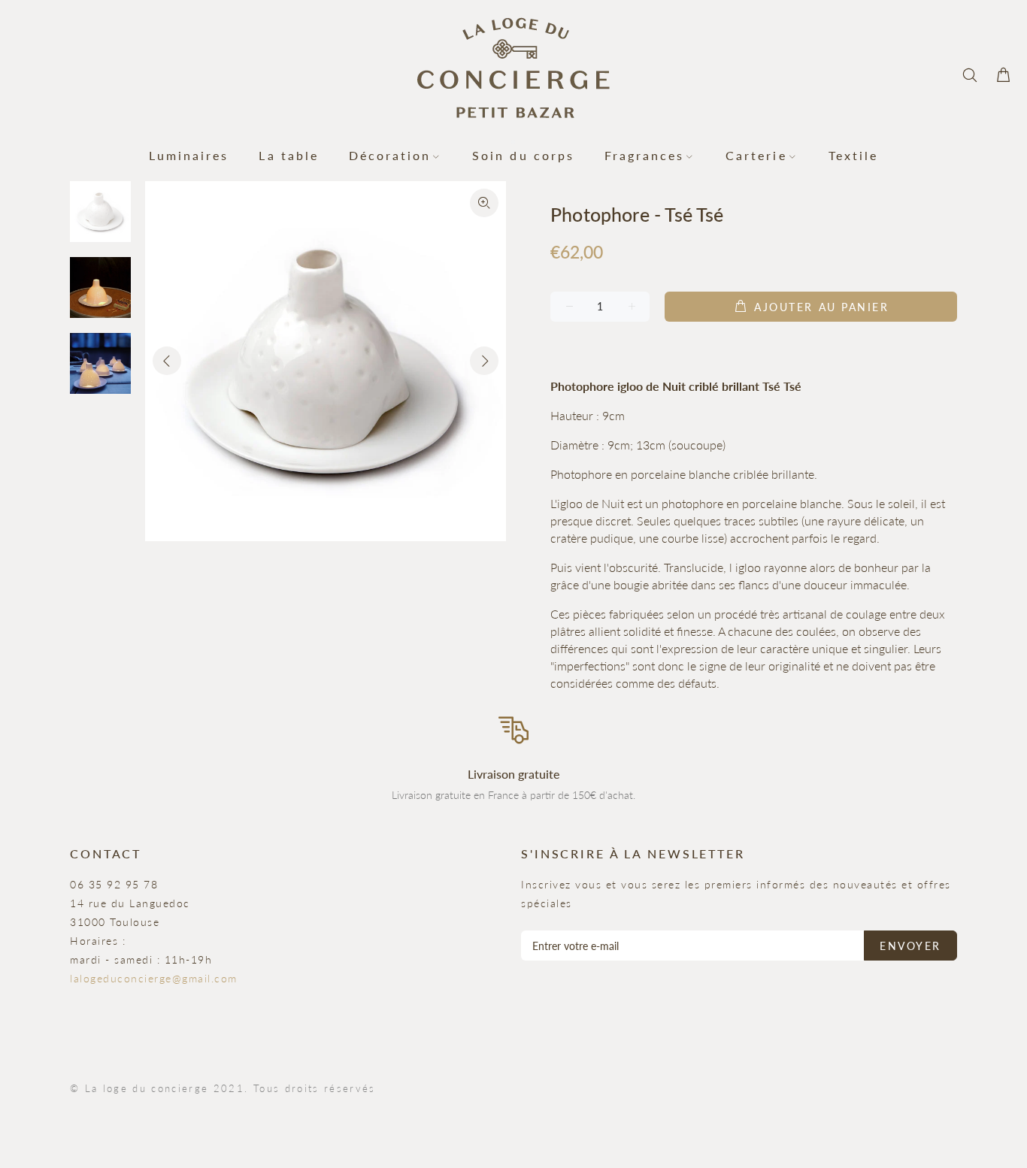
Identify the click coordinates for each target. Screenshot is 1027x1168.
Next (484, 360)
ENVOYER (910, 946)
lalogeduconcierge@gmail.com (154, 978)
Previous (167, 360)
